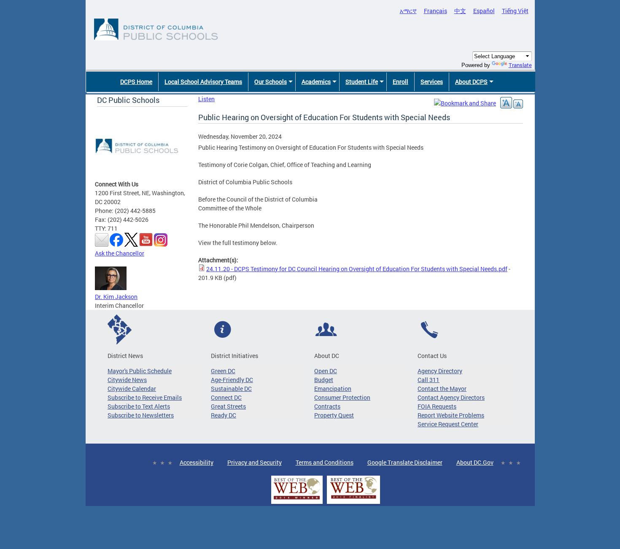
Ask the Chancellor (119, 253)
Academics (316, 82)
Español (484, 11)
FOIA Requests (437, 406)
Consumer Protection (342, 397)
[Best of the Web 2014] (296, 499)
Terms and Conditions (324, 462)
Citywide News (127, 380)
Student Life (361, 82)
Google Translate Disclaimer (404, 462)
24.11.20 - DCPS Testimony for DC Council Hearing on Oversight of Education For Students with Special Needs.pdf (356, 269)
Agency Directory (440, 371)
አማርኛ (408, 11)
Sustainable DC (231, 389)
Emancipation (332, 389)
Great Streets (228, 406)
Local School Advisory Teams (203, 82)
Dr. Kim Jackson (116, 297)
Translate (520, 65)
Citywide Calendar (132, 389)
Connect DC (226, 397)
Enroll (400, 82)
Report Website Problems (451, 415)
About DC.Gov (474, 462)
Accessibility (196, 462)
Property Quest (334, 415)
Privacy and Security (254, 462)
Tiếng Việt (515, 11)
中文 (460, 11)
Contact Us (432, 356)
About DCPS (471, 82)
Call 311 (428, 380)
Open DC (325, 371)
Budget (323, 380)
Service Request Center (448, 424)
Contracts (327, 406)
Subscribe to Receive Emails (145, 397)
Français (435, 11)
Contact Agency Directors (451, 397)
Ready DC (223, 415)
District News (125, 356)
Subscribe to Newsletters (141, 415)
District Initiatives (234, 356)
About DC (326, 356)
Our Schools (270, 82)
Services (432, 82)
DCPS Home (136, 82)
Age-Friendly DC (232, 380)
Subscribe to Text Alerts (139, 406)
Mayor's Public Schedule (140, 371)
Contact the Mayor (442, 389)
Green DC (223, 371)
